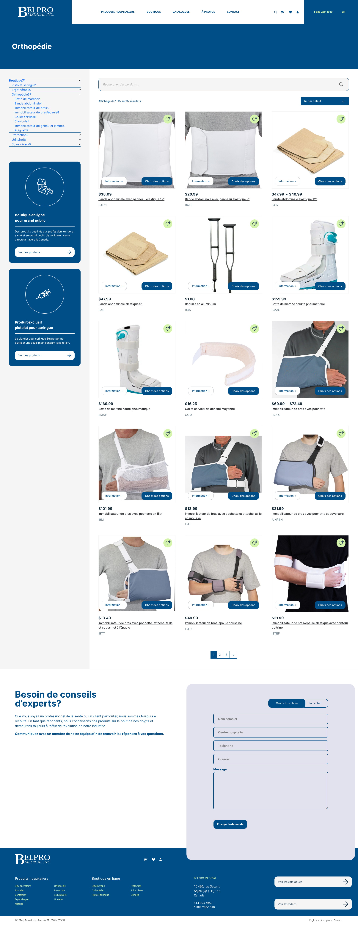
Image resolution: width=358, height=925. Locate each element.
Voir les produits (29, 252)
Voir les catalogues (290, 882)
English (313, 920)
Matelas (19, 903)
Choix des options (157, 181)
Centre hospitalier (287, 703)
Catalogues (181, 11)
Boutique (154, 11)
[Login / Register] (297, 12)
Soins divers (60, 894)
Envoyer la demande (230, 824)
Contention (20, 894)
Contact (233, 11)
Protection (59, 890)
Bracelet (19, 890)
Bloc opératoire (23, 886)
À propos (208, 11)
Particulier (315, 703)
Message (220, 769)
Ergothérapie (22, 899)
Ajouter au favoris (167, 119)
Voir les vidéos (287, 904)
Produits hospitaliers (118, 11)
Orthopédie (60, 886)
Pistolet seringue (100, 894)
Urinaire (58, 899)
